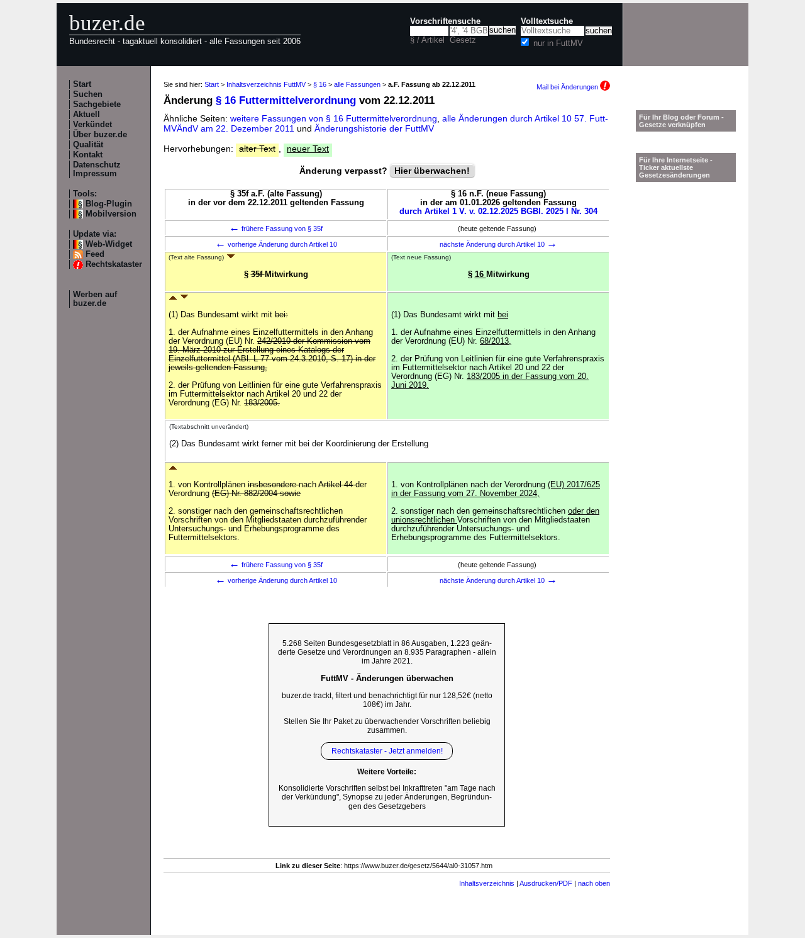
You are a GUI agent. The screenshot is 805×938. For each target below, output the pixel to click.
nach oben (594, 883)
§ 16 (319, 84)
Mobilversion (111, 214)
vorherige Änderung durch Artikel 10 (276, 244)
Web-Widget (109, 244)
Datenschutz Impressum (97, 169)
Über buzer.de (100, 134)
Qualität (88, 144)
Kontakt (88, 154)
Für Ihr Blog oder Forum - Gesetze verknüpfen (681, 120)
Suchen (88, 94)
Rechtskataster (114, 264)
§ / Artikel (427, 40)
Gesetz (463, 40)
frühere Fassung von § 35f (276, 228)
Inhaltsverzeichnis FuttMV (266, 84)
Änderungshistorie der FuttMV (374, 128)
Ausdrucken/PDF (545, 883)
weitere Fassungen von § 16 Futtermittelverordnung (333, 118)
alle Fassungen (357, 84)
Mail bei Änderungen (568, 87)
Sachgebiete (97, 104)
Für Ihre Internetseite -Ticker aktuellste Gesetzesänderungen (676, 167)
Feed (95, 254)
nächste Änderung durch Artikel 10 (498, 244)
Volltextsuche (547, 21)
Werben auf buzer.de (95, 299)
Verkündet (92, 124)
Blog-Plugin (109, 204)
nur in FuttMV (558, 43)
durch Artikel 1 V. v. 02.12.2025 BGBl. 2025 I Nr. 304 (498, 211)
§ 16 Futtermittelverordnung (286, 100)
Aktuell (86, 114)
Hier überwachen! (432, 171)
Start (82, 84)
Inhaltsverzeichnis (486, 883)
